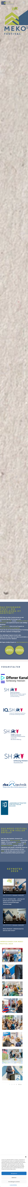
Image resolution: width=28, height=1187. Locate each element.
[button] (26, 1157)
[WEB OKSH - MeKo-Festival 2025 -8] (12, 1046)
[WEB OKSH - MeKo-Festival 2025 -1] (12, 962)
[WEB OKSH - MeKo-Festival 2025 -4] (12, 978)
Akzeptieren (14, 1173)
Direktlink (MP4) (21, 895)
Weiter (20, 1084)
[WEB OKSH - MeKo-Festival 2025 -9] (12, 1063)
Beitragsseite (15, 895)
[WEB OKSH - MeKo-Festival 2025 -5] (12, 1029)
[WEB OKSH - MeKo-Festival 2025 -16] (12, 1080)
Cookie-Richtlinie (13, 1185)
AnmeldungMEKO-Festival (9, 650)
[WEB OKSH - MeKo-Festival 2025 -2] (12, 1012)
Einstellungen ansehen (14, 1181)
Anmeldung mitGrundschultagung (19, 650)
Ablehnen (14, 1177)
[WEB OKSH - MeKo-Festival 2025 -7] (12, 995)
